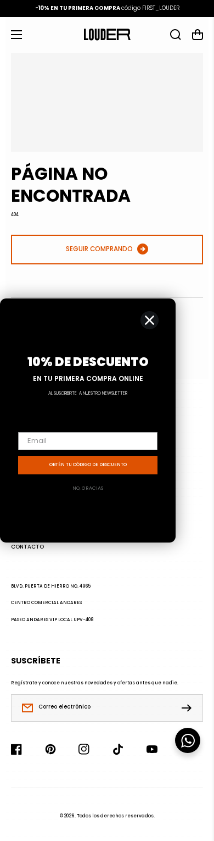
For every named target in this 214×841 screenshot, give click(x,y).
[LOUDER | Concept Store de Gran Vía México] (107, 35)
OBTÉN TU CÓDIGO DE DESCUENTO (88, 465)
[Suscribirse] (189, 708)
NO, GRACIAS (87, 488)
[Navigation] (16, 34)
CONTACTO (27, 547)
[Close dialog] (149, 320)
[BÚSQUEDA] (176, 35)
